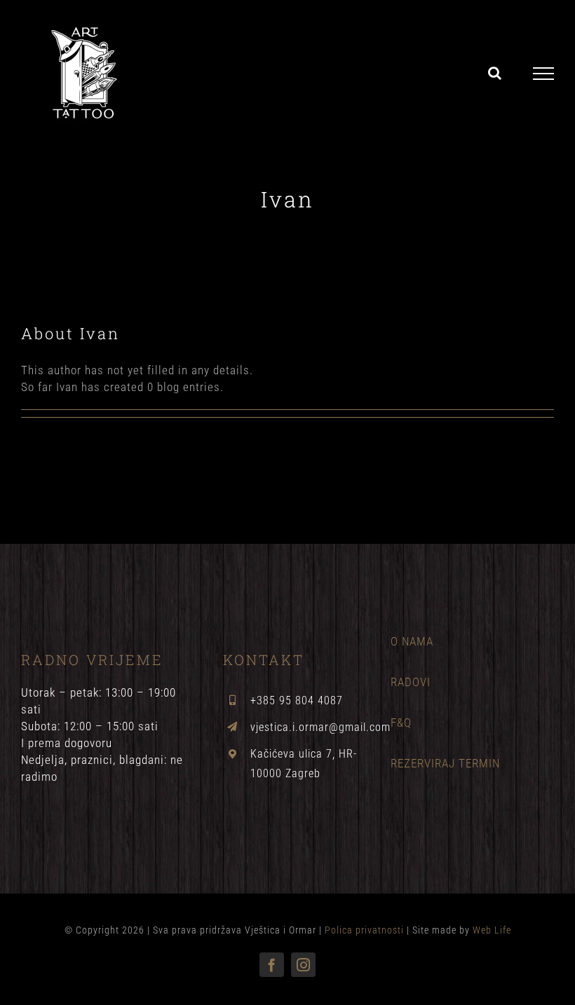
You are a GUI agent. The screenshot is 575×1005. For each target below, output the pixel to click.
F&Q (401, 723)
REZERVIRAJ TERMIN (445, 763)
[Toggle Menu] (544, 73)
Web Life (492, 930)
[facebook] (271, 964)
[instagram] (303, 964)
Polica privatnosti (366, 930)
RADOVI (411, 682)
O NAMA (412, 641)
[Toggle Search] (495, 73)
